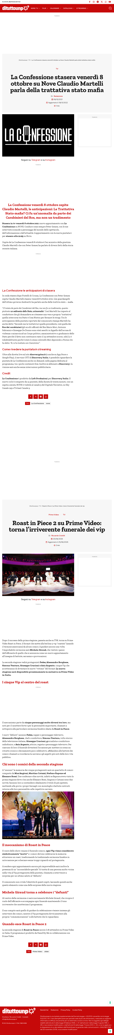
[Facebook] (90, 2)
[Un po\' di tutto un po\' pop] (15, 8)
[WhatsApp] (106, 2)
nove (48, 403)
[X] (102, 2)
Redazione (58, 96)
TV (29, 60)
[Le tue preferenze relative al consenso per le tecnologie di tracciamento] (110, 1031)
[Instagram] (94, 2)
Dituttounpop (23, 60)
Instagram (50, 160)
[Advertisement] (57, 32)
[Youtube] (110, 2)
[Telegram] (98, 2)
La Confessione (37, 403)
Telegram (36, 160)
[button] (110, 8)
